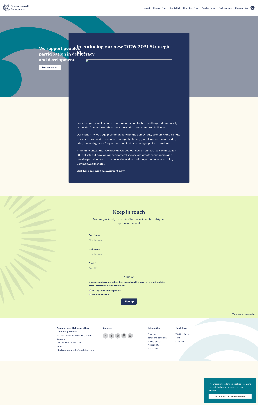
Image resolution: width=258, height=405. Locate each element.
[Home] (16, 8)
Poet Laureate (225, 8)
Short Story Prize (190, 8)
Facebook (111, 336)
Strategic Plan (159, 8)
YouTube (117, 336)
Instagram (123, 336)
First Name (94, 235)
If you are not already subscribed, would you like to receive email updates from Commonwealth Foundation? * (127, 284)
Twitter (105, 336)
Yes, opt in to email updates (106, 290)
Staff (177, 337)
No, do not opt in (100, 294)
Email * (92, 263)
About (147, 8)
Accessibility (153, 345)
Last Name (94, 249)
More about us (49, 67)
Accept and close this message (230, 396)
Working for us (182, 334)
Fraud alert (153, 348)
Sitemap (151, 334)
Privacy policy (154, 341)
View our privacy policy (243, 314)
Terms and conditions (157, 337)
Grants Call (174, 8)
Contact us (180, 341)
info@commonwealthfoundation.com (75, 350)
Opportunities (241, 8)
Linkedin (130, 336)
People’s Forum (208, 8)
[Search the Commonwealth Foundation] (252, 8)
